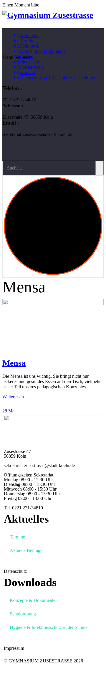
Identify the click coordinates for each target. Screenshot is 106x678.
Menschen (29, 61)
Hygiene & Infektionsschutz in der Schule (48, 627)
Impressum (14, 648)
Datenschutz (15, 571)
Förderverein (32, 67)
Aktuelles (29, 35)
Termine (27, 40)
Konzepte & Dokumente (32, 600)
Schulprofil (30, 45)
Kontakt (27, 72)
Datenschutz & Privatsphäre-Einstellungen (59, 77)
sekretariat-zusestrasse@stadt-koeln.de (39, 465)
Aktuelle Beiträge (26, 550)
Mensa (14, 362)
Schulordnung (23, 613)
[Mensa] (53, 327)
